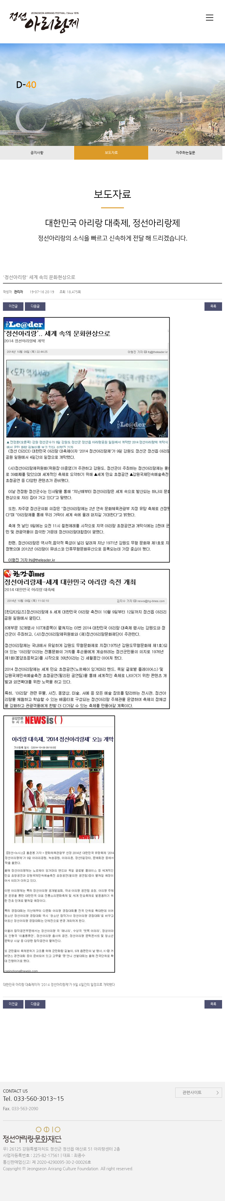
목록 (213, 306)
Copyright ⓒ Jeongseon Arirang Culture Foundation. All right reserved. (68, 1168)
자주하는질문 (185, 153)
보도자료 (111, 153)
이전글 (13, 306)
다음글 (35, 306)
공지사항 (36, 153)
